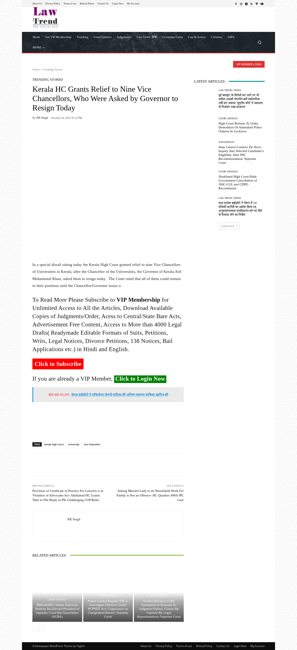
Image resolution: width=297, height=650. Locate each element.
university (73, 444)
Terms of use (184, 646)
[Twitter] (251, 3)
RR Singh (42, 117)
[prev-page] (35, 629)
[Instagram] (241, 3)
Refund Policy (204, 646)
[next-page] (42, 629)
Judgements (107, 595)
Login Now (240, 646)
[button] (259, 42)
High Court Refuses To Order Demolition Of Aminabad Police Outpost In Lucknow (240, 127)
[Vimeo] (256, 3)
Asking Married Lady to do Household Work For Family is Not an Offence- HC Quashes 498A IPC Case (150, 495)
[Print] (66, 131)
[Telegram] (246, 3)
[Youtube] (262, 3)
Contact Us (223, 646)
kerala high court (54, 444)
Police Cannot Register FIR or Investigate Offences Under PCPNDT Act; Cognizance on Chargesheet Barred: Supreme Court (108, 608)
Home (36, 69)
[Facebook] (236, 3)
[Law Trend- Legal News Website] (63, 17)
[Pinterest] (76, 131)
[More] (87, 131)
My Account (257, 646)
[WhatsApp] (46, 131)
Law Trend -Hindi (230, 90)
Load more (227, 226)
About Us (146, 646)
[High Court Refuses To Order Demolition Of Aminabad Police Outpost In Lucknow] (204, 125)
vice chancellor (92, 444)
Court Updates (56, 599)
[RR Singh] (50, 526)
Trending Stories (53, 69)
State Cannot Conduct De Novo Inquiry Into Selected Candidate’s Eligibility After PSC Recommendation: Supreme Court (241, 154)
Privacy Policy (164, 646)
